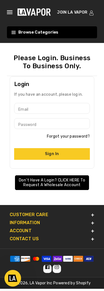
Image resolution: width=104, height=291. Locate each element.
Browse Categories (38, 32)
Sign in (52, 153)
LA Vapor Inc (41, 283)
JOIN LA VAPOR (72, 12)
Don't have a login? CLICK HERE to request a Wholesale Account (52, 183)
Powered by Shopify (72, 283)
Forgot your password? (68, 136)
